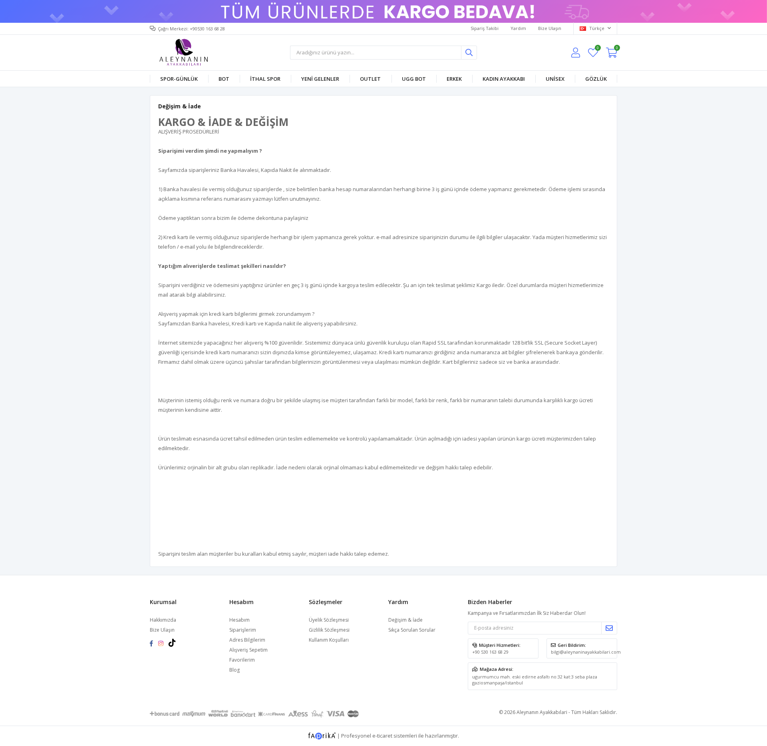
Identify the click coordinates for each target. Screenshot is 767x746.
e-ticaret (382, 735)
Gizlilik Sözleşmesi (329, 629)
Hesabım (239, 619)
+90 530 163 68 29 (490, 652)
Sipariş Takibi (485, 28)
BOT (224, 78)
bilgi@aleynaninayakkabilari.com (586, 652)
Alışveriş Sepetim (248, 649)
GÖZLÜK (596, 78)
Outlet (370, 78)
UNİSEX (555, 78)
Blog (234, 669)
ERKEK (454, 78)
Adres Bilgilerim (247, 639)
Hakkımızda (163, 619)
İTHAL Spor (265, 78)
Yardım (518, 28)
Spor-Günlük (179, 78)
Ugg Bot (414, 78)
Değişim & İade (405, 619)
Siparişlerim (242, 629)
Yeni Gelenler (320, 78)
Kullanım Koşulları (329, 639)
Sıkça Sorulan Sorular (411, 629)
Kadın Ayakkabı (504, 78)
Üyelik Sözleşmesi (329, 619)
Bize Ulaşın (549, 28)
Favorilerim (597, 49)
